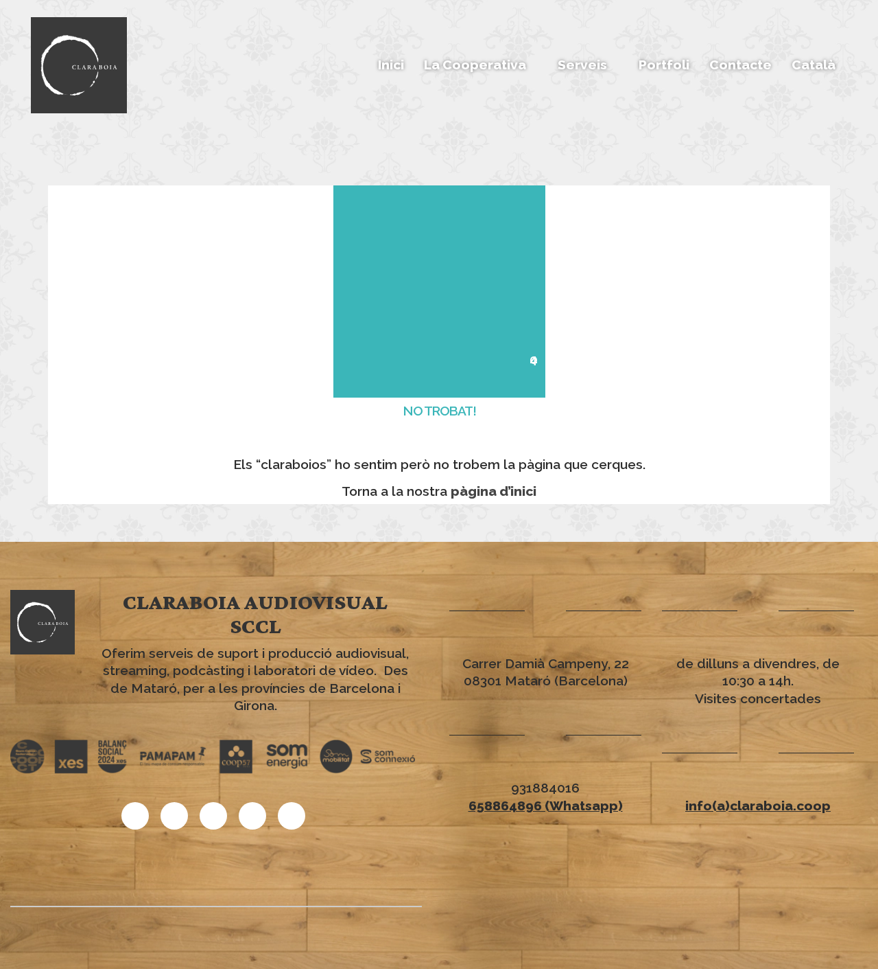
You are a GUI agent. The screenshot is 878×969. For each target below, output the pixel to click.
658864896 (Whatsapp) (545, 805)
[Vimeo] (135, 816)
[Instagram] (213, 816)
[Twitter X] (252, 816)
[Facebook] (291, 816)
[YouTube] (174, 816)
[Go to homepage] (79, 65)
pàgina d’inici (493, 491)
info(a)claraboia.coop (758, 805)
